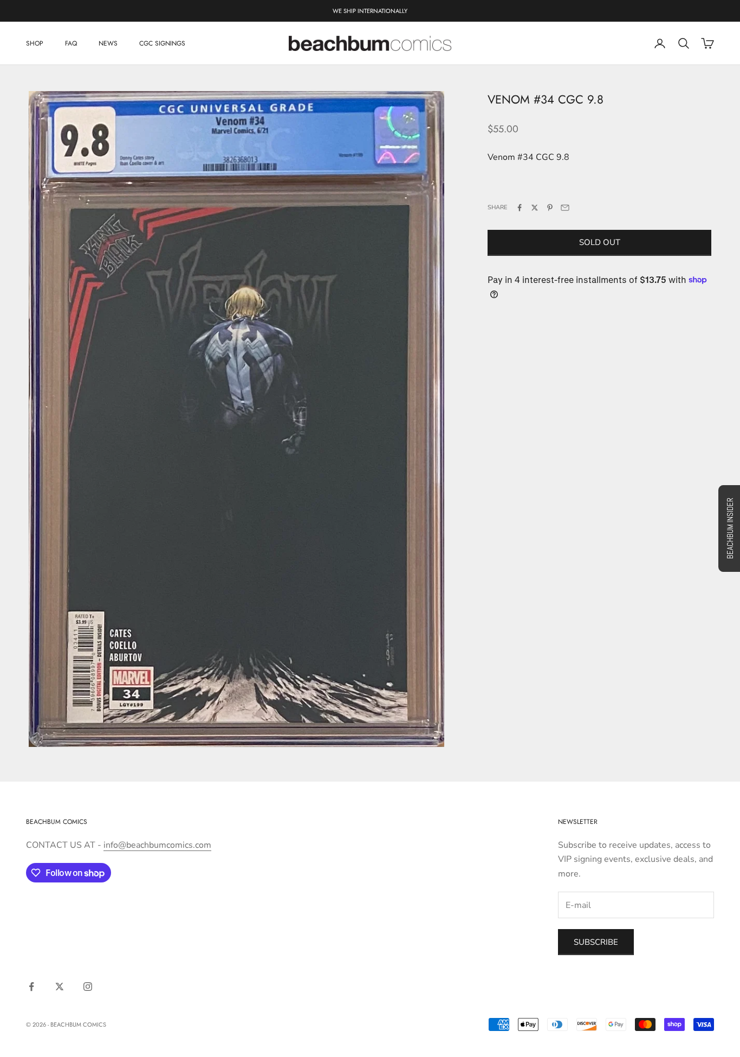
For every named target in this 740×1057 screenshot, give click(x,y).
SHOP (34, 43)
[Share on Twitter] (534, 207)
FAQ (71, 43)
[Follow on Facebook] (31, 986)
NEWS (108, 43)
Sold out (599, 242)
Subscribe (596, 942)
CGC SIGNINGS (162, 43)
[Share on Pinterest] (550, 207)
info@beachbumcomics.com (157, 845)
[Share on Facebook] (519, 207)
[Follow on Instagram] (87, 986)
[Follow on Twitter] (59, 986)
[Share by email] (565, 207)
